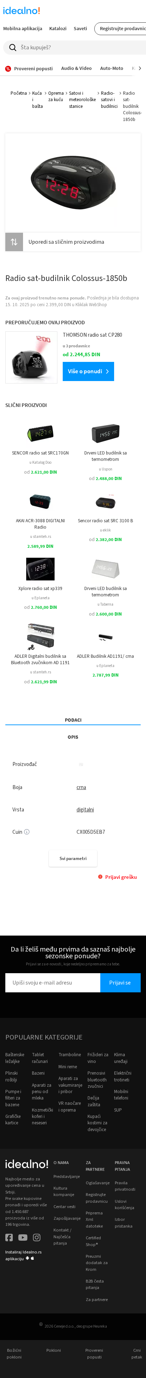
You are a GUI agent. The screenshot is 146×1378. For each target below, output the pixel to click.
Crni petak (136, 1353)
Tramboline (69, 1055)
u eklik (105, 530)
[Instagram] (36, 1238)
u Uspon (105, 469)
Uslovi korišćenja (124, 1204)
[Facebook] (9, 1238)
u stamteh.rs (40, 536)
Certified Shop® (93, 1241)
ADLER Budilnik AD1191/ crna (105, 656)
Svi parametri (73, 858)
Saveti (80, 28)
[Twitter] (23, 1238)
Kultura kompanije (64, 1191)
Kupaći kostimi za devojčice (97, 1123)
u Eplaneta (41, 598)
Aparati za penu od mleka (41, 1092)
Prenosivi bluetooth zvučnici (97, 1080)
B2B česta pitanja (95, 1284)
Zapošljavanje (67, 1218)
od (40, 472)
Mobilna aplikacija (22, 28)
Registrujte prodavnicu (97, 1197)
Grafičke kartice (13, 1119)
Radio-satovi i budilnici (109, 100)
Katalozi (58, 28)
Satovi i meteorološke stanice (82, 100)
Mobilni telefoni (121, 1094)
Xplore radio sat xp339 (40, 588)
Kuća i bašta (37, 100)
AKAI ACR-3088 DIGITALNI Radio (40, 524)
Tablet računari (40, 1058)
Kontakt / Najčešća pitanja (62, 1236)
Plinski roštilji (11, 1076)
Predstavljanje (67, 1176)
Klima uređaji (121, 1058)
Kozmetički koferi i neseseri (42, 1116)
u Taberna (105, 604)
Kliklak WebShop (91, 305)
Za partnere (97, 1299)
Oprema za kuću (56, 96)
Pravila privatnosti (125, 1186)
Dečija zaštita (94, 1101)
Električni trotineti (122, 1076)
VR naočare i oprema (69, 1106)
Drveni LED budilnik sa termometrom (105, 456)
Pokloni (53, 1350)
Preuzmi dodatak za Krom (97, 1263)
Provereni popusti (94, 1353)
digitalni (85, 810)
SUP (118, 1110)
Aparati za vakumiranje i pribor (70, 1085)
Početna (19, 93)
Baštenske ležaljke (14, 1058)
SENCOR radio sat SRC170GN (40, 453)
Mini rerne (67, 1067)
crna (81, 787)
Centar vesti (64, 1206)
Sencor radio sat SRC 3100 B (105, 521)
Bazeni (38, 1073)
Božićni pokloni (14, 1353)
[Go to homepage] (21, 11)
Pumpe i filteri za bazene (13, 1098)
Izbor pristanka (124, 1222)
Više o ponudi (85, 371)
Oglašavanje (98, 1183)
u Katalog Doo (40, 462)
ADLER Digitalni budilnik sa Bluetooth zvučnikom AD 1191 (40, 659)
